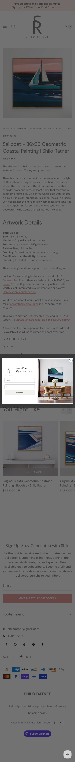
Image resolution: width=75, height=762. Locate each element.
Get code (19, 392)
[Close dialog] (70, 360)
